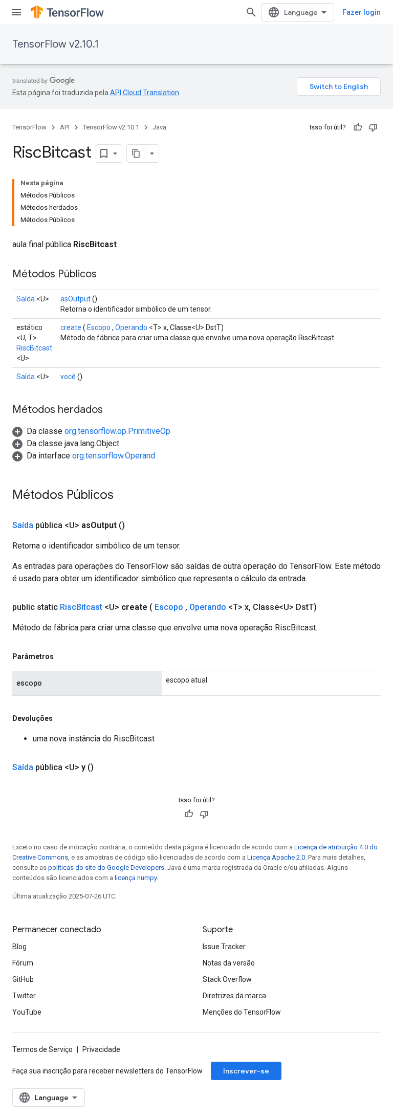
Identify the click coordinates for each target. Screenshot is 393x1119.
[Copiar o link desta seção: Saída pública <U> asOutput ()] (137, 525)
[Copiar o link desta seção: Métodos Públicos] (107, 275)
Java (159, 127)
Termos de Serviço (42, 1049)
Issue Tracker (224, 946)
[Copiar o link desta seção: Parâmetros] (64, 656)
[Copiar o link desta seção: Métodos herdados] (113, 410)
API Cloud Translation (144, 93)
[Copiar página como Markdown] (136, 153)
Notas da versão (229, 963)
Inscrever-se (246, 1071)
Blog (19, 946)
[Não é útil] (373, 127)
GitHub (23, 979)
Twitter (24, 996)
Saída (25, 299)
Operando (131, 327)
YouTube (26, 1012)
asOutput (75, 299)
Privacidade (101, 1049)
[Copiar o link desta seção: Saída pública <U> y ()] (106, 767)
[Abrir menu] (16, 12)
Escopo (99, 327)
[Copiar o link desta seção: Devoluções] (63, 718)
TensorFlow (29, 127)
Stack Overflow (227, 979)
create (70, 327)
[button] (91, 431)
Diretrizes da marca (234, 996)
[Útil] (357, 127)
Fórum (22, 963)
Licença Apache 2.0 (276, 857)
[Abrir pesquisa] (251, 12)
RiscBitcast (34, 348)
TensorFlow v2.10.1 (55, 44)
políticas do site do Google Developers (106, 867)
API (65, 127)
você (68, 376)
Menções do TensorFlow (242, 1012)
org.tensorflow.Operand (113, 455)
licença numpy (136, 878)
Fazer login (361, 12)
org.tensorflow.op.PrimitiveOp (117, 431)
